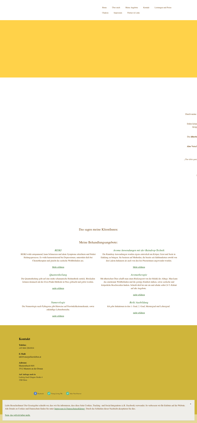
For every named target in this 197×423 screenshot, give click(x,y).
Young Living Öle (56, 394)
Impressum (118, 12)
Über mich (116, 7)
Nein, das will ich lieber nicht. (17, 415)
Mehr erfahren (58, 267)
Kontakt (146, 7)
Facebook (41, 394)
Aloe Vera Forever (75, 394)
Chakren (105, 12)
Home (104, 7)
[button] (190, 404)
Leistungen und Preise (163, 7)
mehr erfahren (58, 288)
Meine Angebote (131, 7)
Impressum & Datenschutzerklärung (69, 408)
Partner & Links (133, 12)
